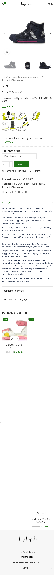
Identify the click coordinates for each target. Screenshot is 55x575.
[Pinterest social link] (19, 192)
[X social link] (15, 192)
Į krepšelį (21, 164)
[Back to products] (6, 86)
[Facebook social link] (12, 192)
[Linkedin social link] (22, 192)
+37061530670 (28, 552)
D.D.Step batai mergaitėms (27, 77)
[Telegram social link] (26, 192)
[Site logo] (27, 4)
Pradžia (6, 77)
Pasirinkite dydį (10, 151)
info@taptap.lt (27, 557)
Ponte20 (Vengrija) (12, 92)
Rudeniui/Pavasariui (12, 80)
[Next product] (10, 86)
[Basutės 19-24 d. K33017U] (14, 330)
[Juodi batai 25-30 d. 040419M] (40, 417)
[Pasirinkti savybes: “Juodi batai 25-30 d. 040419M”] (38, 513)
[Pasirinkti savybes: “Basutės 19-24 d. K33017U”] (12, 338)
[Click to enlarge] (7, 52)
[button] (4, 33)
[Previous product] (3, 86)
